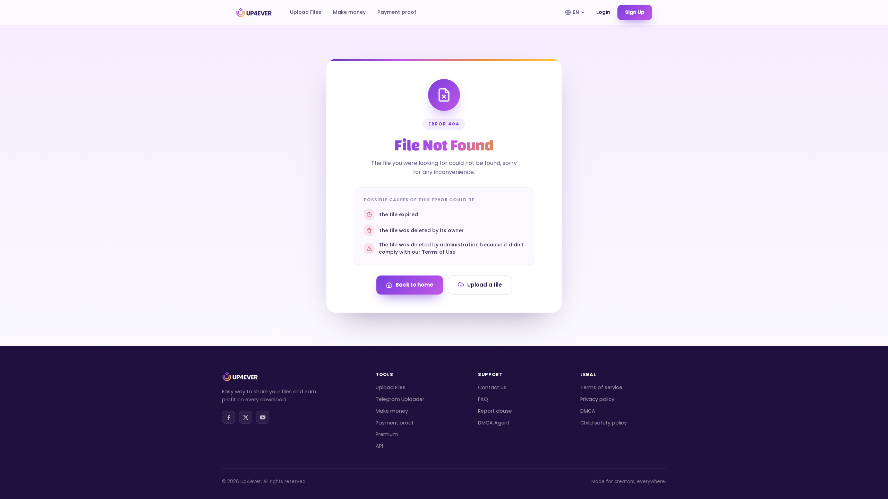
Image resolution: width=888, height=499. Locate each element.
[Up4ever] (254, 12)
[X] (245, 417)
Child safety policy (603, 422)
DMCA (587, 411)
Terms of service (601, 387)
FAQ (483, 399)
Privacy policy (597, 399)
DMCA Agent (494, 422)
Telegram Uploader (400, 399)
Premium (387, 434)
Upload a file (484, 284)
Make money (349, 12)
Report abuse (495, 411)
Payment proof (396, 12)
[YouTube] (262, 417)
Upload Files (305, 12)
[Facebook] (228, 417)
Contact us (492, 387)
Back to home (414, 284)
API (379, 446)
